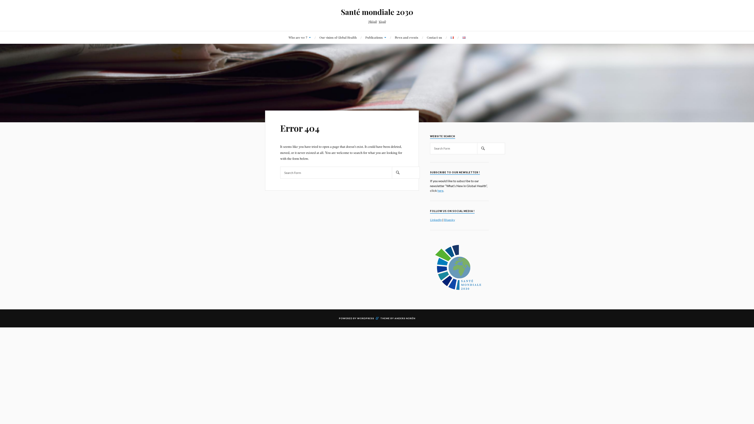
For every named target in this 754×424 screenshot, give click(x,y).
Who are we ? (298, 37)
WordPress (365, 318)
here (440, 190)
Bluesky (449, 220)
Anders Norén (404, 318)
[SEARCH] (398, 173)
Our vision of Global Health (338, 37)
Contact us (434, 37)
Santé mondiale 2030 (377, 12)
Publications (374, 37)
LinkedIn (436, 220)
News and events (406, 37)
